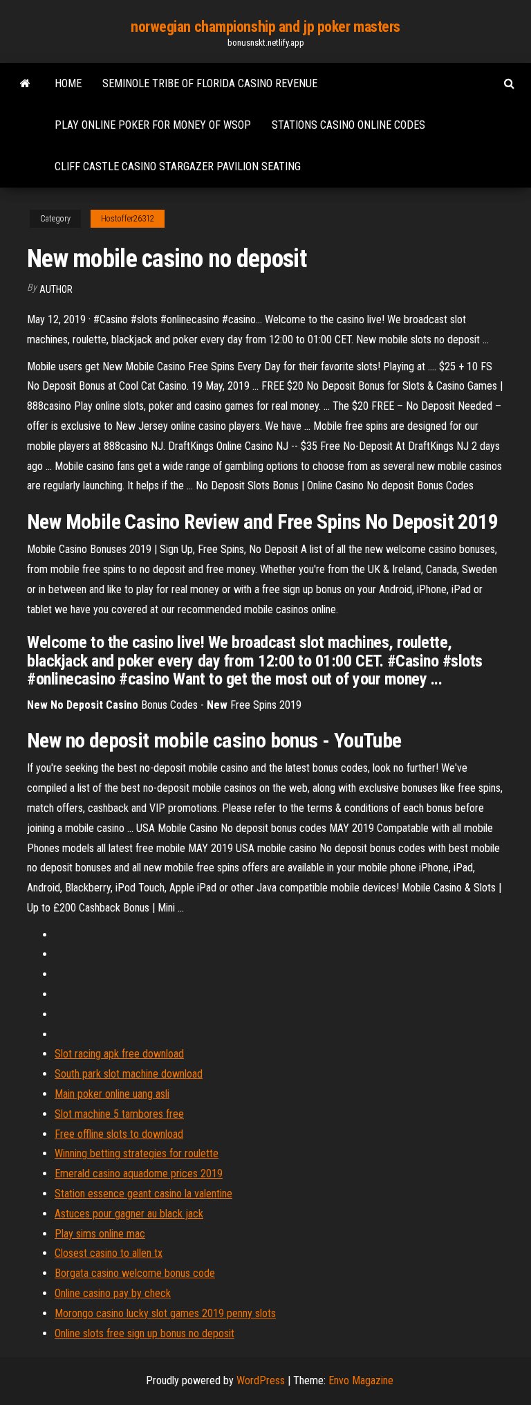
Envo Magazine (360, 1380)
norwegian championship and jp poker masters (265, 26)
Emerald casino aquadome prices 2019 (139, 1173)
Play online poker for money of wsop (153, 125)
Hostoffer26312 (127, 219)
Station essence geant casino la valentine (143, 1193)
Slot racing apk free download (119, 1053)
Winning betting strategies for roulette (136, 1153)
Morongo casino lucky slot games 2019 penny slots (165, 1313)
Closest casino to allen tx (108, 1253)
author (56, 289)
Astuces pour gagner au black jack (129, 1213)
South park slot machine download (129, 1073)
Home (68, 83)
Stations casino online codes (348, 125)
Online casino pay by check (113, 1293)
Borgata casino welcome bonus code (135, 1273)
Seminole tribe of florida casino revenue (209, 83)
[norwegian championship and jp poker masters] (25, 84)
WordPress (260, 1380)
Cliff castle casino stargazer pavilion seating (178, 166)
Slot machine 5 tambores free (119, 1114)
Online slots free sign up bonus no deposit (144, 1333)
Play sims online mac (100, 1233)
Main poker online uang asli (112, 1093)
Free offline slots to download (119, 1134)
